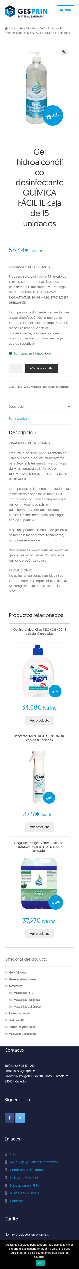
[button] (64, 52)
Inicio (12, 28)
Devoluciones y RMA (24, 1185)
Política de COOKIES (24, 1178)
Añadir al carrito (41, 368)
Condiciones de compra (27, 1170)
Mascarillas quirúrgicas (28, 1006)
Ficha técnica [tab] (18, 418)
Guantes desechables (22, 979)
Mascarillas (15, 986)
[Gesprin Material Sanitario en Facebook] (9, 1118)
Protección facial (19, 1013)
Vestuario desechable (22, 1034)
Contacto (16, 1201)
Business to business (24, 1193)
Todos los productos (56, 387)
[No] (74, 1254)
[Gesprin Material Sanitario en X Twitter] (20, 1118)
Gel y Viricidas (28, 28)
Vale (40, 1263)
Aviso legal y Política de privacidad (34, 1162)
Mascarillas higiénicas (27, 1000)
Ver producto (39, 720)
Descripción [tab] (17, 406)
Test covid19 (16, 1020)
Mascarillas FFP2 (23, 993)
